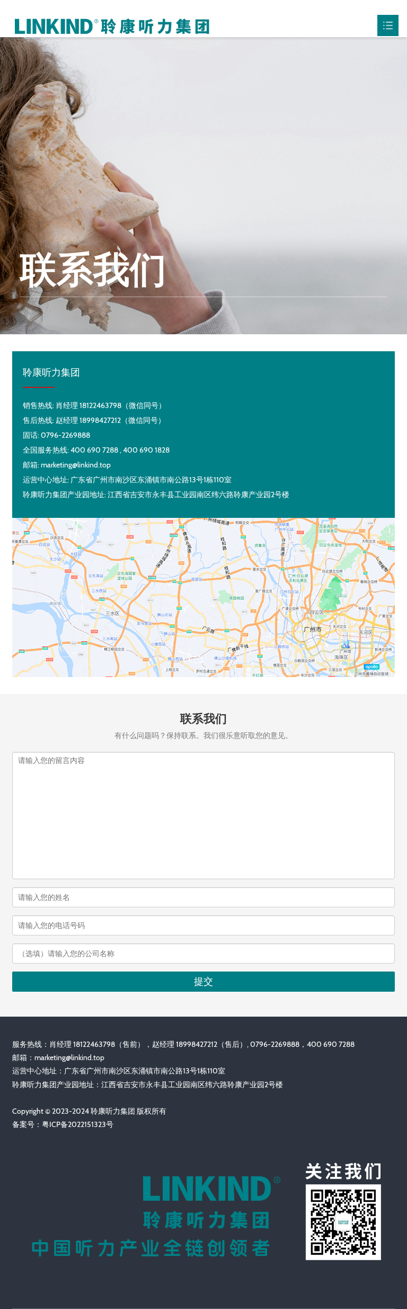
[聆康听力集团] (112, 24)
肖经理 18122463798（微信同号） (111, 405)
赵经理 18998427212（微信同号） (110, 420)
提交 (203, 981)
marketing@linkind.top (69, 1057)
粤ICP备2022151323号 (77, 1124)
